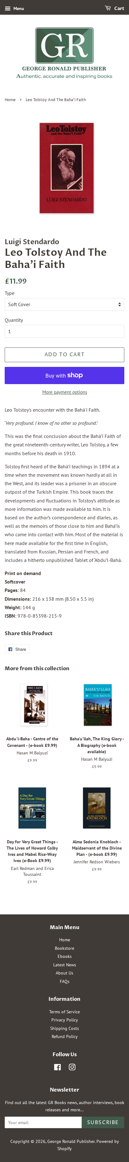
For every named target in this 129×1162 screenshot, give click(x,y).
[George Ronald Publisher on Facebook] (57, 1068)
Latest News (64, 965)
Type (9, 293)
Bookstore (64, 948)
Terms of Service (64, 1012)
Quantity (14, 320)
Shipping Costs (64, 1028)
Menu (18, 8)
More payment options (64, 392)
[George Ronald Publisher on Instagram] (72, 1068)
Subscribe (103, 1122)
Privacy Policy (64, 1020)
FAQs (65, 981)
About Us (64, 973)
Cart (118, 9)
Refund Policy (65, 1036)
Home (10, 100)
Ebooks (65, 956)
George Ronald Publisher (71, 1141)
